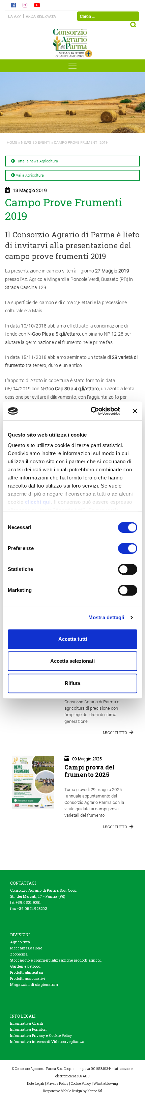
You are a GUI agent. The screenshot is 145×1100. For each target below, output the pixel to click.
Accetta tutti (72, 639)
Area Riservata (41, 16)
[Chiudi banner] (135, 411)
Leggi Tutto (115, 732)
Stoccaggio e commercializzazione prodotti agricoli (56, 960)
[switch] (127, 548)
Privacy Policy (57, 1083)
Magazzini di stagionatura (34, 984)
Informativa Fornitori (28, 1029)
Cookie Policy (81, 1083)
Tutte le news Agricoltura (37, 160)
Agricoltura (20, 941)
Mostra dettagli (106, 617)
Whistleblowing (105, 1083)
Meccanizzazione (26, 947)
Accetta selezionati (72, 661)
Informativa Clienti (26, 1023)
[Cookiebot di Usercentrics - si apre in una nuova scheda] (91, 411)
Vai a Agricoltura (30, 175)
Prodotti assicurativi (27, 978)
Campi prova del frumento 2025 (89, 770)
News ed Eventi (35, 142)
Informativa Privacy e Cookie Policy (41, 1035)
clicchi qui (38, 502)
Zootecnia (19, 954)
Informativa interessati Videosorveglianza (47, 1041)
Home (12, 142)
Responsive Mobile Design (62, 1091)
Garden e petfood (25, 966)
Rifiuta (72, 683)
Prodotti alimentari (26, 972)
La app (14, 16)
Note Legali (35, 1083)
